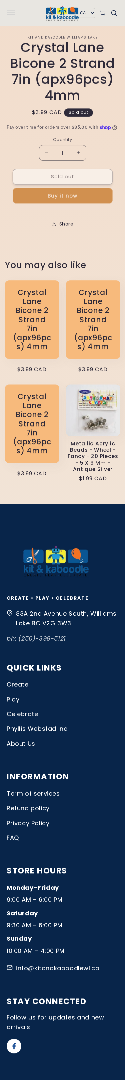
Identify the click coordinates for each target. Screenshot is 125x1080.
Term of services (33, 793)
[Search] (114, 13)
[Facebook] (14, 1046)
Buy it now (62, 195)
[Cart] (102, 13)
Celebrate (22, 714)
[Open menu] (11, 13)
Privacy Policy (28, 823)
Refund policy (28, 808)
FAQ (13, 838)
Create (18, 684)
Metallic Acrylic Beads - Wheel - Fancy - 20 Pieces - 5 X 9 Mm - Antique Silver (93, 456)
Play (13, 699)
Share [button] (66, 224)
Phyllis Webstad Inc (37, 728)
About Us (21, 743)
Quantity (62, 139)
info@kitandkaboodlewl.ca (57, 968)
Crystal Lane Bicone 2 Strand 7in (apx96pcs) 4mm (32, 319)
